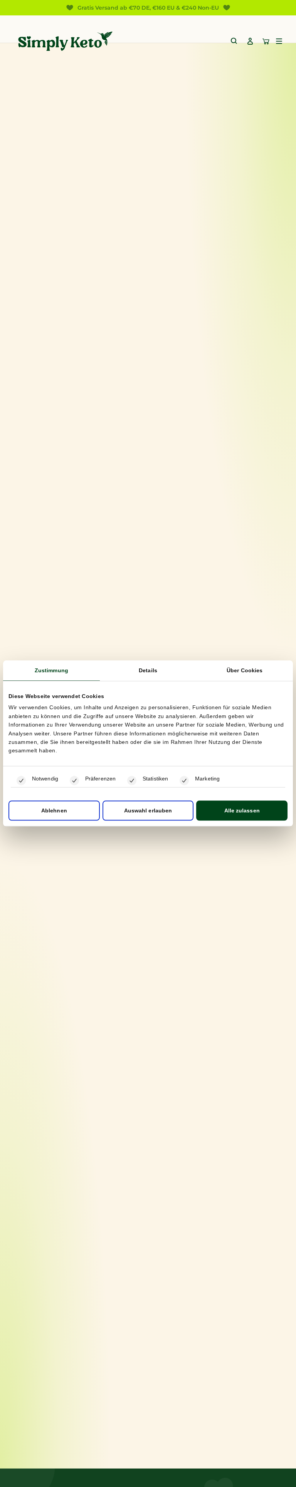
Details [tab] (148, 670)
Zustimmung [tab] (51, 670)
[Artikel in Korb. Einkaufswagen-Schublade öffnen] (266, 41)
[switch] (74, 780)
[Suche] (234, 41)
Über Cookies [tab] (244, 670)
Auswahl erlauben (148, 811)
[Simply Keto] (65, 41)
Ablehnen (54, 811)
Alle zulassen (242, 811)
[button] (279, 41)
